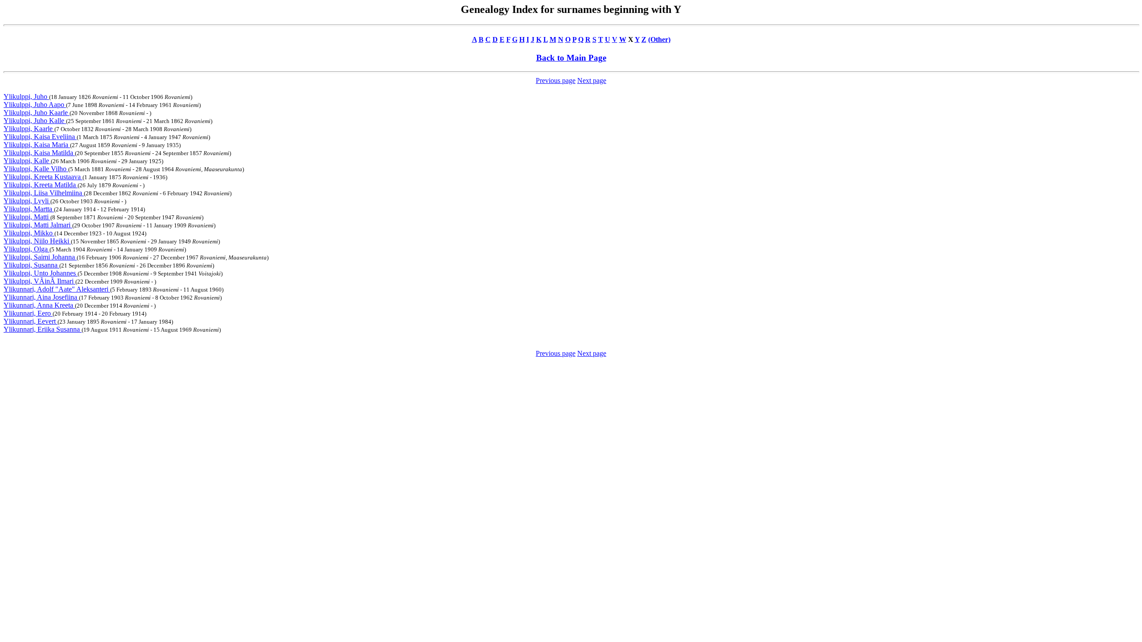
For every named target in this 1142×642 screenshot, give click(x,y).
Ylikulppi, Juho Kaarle (37, 112)
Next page (591, 80)
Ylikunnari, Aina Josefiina (41, 297)
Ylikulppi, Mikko (29, 233)
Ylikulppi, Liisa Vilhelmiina (44, 193)
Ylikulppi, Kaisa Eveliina (40, 136)
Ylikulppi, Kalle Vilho (36, 169)
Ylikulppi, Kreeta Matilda (41, 185)
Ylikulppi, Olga (27, 249)
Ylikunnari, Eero (28, 313)
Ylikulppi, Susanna (31, 265)
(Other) (659, 39)
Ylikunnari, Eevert (31, 321)
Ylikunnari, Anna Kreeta (39, 305)
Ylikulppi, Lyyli (27, 201)
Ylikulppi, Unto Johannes (41, 273)
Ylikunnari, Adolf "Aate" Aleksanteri (57, 289)
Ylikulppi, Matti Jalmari (38, 225)
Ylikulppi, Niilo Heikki (37, 241)
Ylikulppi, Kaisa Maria (37, 144)
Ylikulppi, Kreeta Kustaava (43, 177)
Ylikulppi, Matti (27, 217)
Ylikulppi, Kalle (27, 161)
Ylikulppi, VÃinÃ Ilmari (39, 281)
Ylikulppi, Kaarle (29, 128)
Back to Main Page (571, 57)
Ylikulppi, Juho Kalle (35, 120)
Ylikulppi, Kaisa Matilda (39, 152)
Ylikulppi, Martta (29, 209)
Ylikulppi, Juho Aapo (35, 104)
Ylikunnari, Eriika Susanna (43, 329)
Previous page (555, 80)
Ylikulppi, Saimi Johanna (40, 257)
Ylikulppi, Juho (26, 96)
